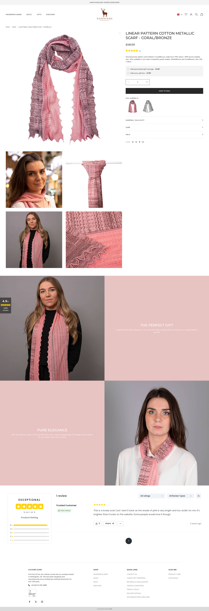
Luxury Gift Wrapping (136, 578)
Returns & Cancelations (137, 582)
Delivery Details (134, 593)
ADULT (29, 14)
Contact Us (132, 574)
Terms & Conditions (135, 586)
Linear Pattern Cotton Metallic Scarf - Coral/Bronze (35, 27)
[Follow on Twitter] (36, 602)
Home (8, 27)
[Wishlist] (186, 14)
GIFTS (39, 14)
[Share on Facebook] (133, 142)
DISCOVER (50, 14)
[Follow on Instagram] (42, 602)
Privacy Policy (133, 589)
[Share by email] (143, 142)
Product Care (174, 574)
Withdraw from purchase (138, 597)
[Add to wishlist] (119, 33)
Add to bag (164, 91)
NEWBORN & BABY (14, 14)
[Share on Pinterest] (140, 142)
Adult (14, 27)
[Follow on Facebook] (29, 602)
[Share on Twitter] (136, 142)
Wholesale (173, 578)
